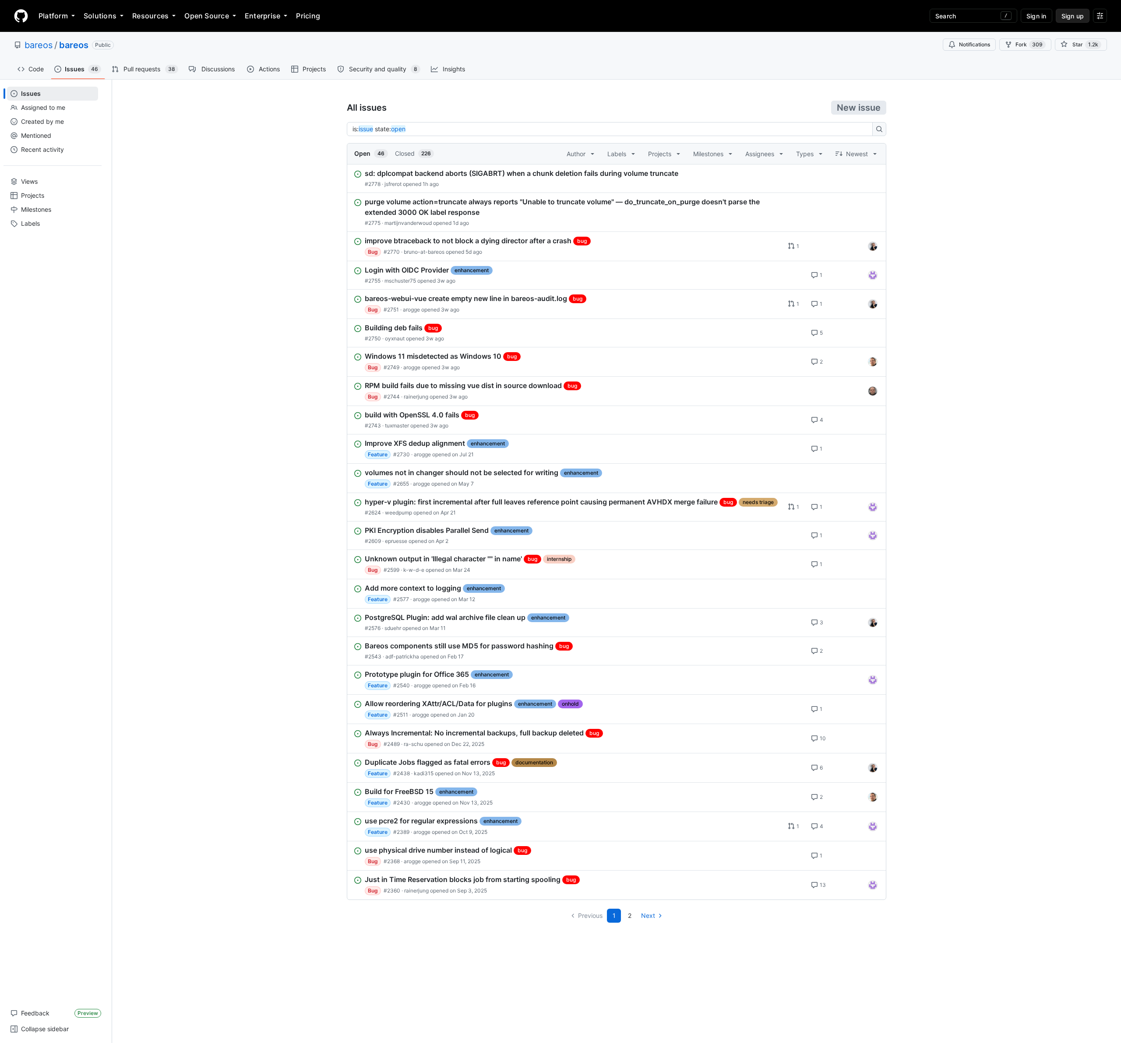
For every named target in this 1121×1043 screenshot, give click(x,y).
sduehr (392, 628)
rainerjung (416, 396)
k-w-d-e (413, 570)
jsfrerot (393, 184)
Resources (150, 15)
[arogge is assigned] (872, 361)
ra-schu (413, 744)
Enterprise (262, 15)
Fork (1029, 44)
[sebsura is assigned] (872, 275)
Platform (53, 15)
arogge (411, 309)
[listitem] (616, 178)
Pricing (308, 15)
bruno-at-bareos (424, 251)
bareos (39, 45)
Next (648, 915)
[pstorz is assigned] (872, 391)
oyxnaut (395, 338)
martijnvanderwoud (408, 223)
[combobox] (612, 129)
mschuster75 (400, 280)
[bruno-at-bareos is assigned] (872, 246)
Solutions (100, 15)
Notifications (974, 44)
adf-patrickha (402, 656)
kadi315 (424, 773)
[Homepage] (21, 16)
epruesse (396, 541)
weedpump (398, 512)
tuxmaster (397, 425)
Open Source (206, 15)
